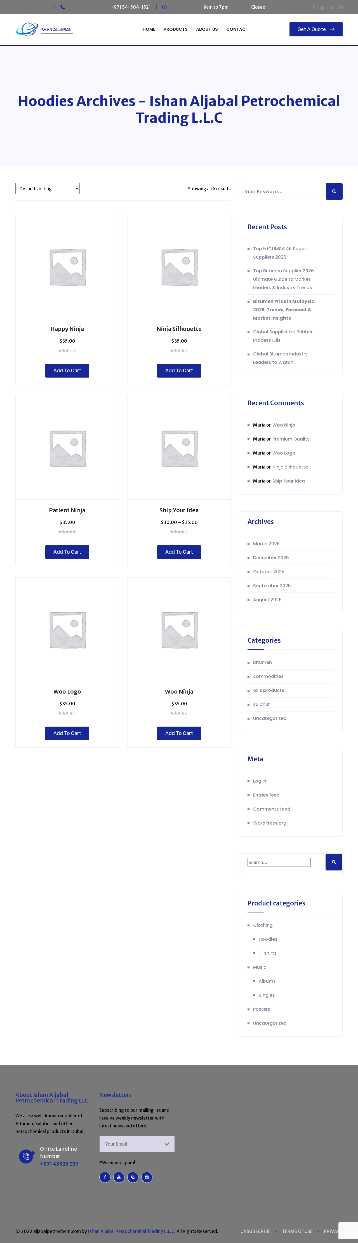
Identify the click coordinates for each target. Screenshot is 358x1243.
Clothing (263, 925)
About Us (207, 29)
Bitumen (262, 662)
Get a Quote (312, 29)
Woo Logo (67, 691)
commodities (268, 676)
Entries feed (266, 795)
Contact (237, 29)
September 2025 (272, 585)
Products (176, 29)
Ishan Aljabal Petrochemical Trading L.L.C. (132, 1231)
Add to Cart (67, 370)
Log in (259, 781)
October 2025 (268, 571)
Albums (267, 981)
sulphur (261, 704)
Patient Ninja (67, 510)
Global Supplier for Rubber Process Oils (283, 336)
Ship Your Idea (179, 510)
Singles (267, 995)
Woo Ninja (179, 691)
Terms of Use (297, 1231)
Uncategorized (270, 718)
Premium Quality (291, 439)
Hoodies (268, 939)
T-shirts (268, 953)
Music (259, 967)
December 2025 (271, 557)
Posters (261, 1009)
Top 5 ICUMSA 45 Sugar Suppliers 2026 (279, 252)
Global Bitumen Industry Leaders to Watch (280, 358)
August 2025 (267, 599)
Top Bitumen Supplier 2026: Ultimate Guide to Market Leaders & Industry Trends (284, 279)
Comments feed (271, 809)
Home (149, 29)
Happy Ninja (67, 328)
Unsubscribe (256, 1231)
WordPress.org (269, 823)
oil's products (268, 690)
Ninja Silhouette (179, 328)
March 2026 (266, 543)
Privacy (333, 1231)
